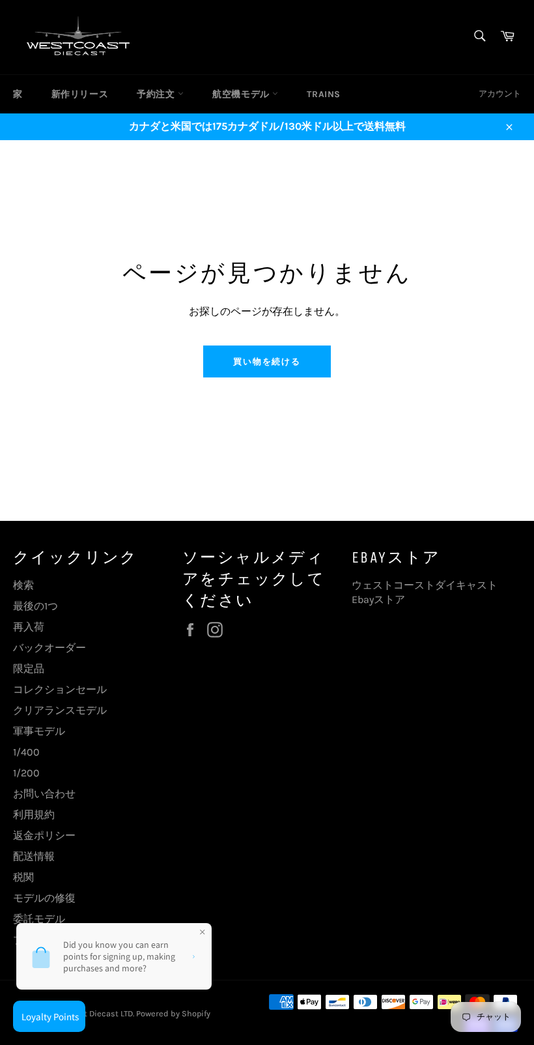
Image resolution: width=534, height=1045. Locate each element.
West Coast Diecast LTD (88, 1013)
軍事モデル (39, 731)
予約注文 (157, 94)
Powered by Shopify (173, 1013)
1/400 (26, 752)
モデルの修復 (44, 898)
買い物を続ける (267, 361)
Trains (324, 94)
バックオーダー (49, 647)
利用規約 (34, 814)
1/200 (26, 773)
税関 (23, 877)
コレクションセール (60, 689)
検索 (23, 585)
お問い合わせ (44, 793)
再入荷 (28, 627)
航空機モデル (242, 94)
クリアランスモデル (60, 710)
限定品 (28, 668)
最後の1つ (35, 606)
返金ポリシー (44, 835)
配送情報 (34, 856)
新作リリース (80, 94)
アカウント (500, 93)
